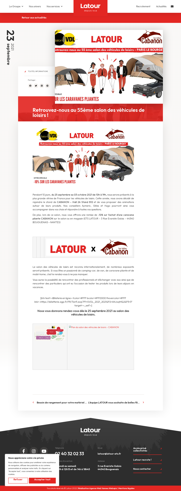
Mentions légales (126, 488)
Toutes (31, 71)
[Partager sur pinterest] (47, 85)
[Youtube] (44, 451)
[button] (147, 451)
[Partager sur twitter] (36, 85)
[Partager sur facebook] (30, 85)
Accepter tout (42, 479)
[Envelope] (172, 6)
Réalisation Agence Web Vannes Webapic (97, 488)
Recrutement (143, 6)
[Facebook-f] (23, 451)
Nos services (53, 6)
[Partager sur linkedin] (41, 85)
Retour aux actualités (34, 17)
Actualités (161, 6)
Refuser (18, 479)
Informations (41, 71)
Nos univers (35, 6)
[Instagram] (34, 451)
